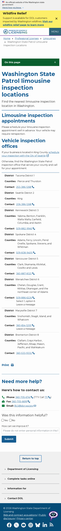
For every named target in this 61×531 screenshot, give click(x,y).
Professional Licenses (27, 38)
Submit (9, 439)
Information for (15, 488)
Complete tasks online (19, 478)
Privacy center (25, 518)
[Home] (15, 29)
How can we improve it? (15, 426)
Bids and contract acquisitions (20, 515)
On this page (12, 62)
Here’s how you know (12, 7)
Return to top (30, 458)
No (13, 420)
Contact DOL (13, 498)
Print (6, 365)
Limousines (49, 38)
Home (6, 38)
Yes (6, 420)
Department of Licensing (21, 469)
